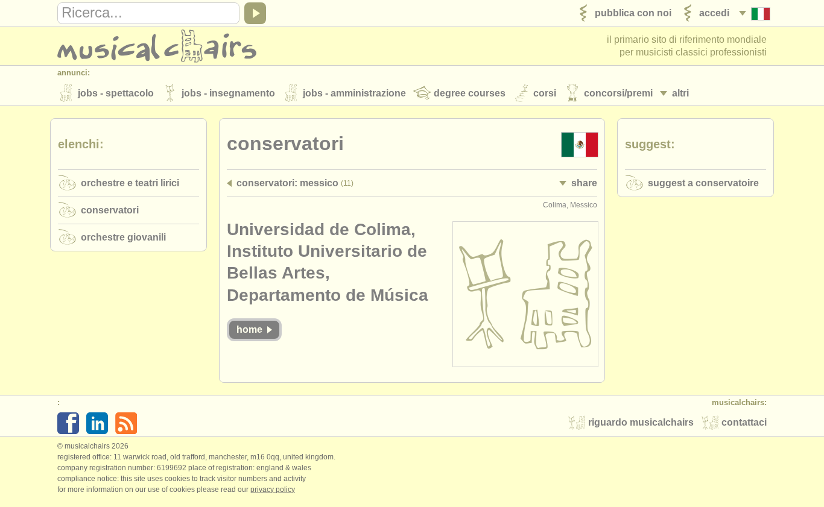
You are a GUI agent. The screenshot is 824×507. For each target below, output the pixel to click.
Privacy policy (272, 489)
